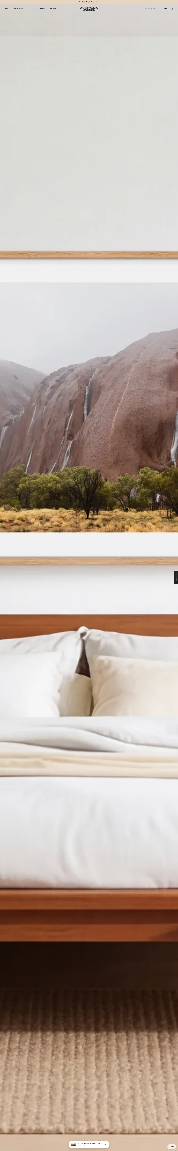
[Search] (172, 9)
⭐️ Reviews (32, 9)
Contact (53, 9)
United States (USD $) (149, 9)
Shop (7, 9)
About (42, 9)
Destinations (18, 9)
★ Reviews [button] (176, 577)
